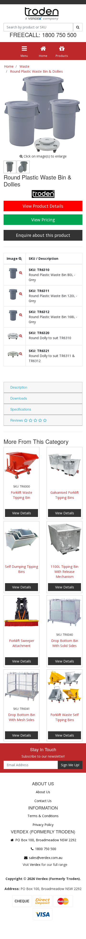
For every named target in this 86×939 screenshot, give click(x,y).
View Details (21, 513)
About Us (43, 792)
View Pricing (43, 220)
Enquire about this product (43, 235)
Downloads (18, 398)
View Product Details (43, 206)
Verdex (35, 864)
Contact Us (43, 800)
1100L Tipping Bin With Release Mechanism (64, 571)
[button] (14, 272)
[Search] (77, 27)
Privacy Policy (43, 824)
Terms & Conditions (43, 816)
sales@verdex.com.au (45, 857)
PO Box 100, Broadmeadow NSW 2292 (45, 840)
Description (18, 387)
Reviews (17, 420)
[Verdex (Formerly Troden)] (41, 14)
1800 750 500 (45, 849)
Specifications (20, 409)
